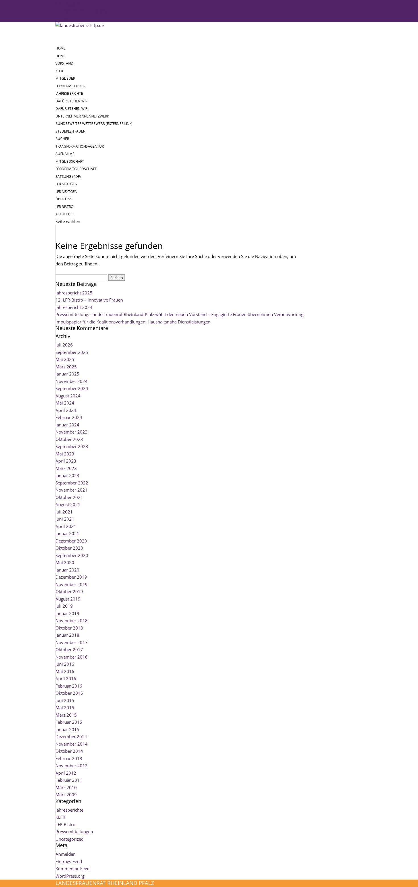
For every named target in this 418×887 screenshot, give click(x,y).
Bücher (62, 138)
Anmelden (65, 854)
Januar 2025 (67, 374)
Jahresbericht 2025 (73, 293)
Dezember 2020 (71, 541)
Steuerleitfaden (70, 131)
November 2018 (71, 620)
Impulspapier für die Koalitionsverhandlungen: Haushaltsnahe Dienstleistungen (132, 322)
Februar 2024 (68, 417)
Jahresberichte (69, 93)
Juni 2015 (64, 700)
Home (60, 55)
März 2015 (66, 715)
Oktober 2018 (69, 628)
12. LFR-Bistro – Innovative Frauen (89, 300)
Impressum (67, 3)
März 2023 (66, 468)
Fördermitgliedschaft (76, 168)
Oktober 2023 (69, 439)
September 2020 (71, 555)
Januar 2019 (67, 613)
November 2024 (71, 381)
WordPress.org (69, 876)
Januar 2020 (67, 570)
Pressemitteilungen (74, 831)
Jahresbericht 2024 (73, 307)
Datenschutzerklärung (82, 11)
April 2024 (65, 410)
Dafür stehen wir (71, 108)
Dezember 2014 (71, 736)
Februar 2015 (68, 722)
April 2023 (65, 461)
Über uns (63, 199)
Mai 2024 (64, 403)
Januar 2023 (67, 475)
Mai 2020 (64, 562)
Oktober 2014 (69, 751)
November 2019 (71, 584)
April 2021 (65, 526)
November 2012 (71, 765)
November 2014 (71, 744)
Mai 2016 (64, 671)
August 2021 (67, 504)
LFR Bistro (65, 824)
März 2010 (66, 787)
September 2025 (71, 352)
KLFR (59, 71)
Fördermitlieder (70, 86)
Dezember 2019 (71, 577)
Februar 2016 (68, 686)
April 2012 (65, 773)
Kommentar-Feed (72, 868)
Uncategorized (69, 839)
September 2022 (71, 483)
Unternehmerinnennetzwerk (82, 116)
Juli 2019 (64, 606)
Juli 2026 (64, 345)
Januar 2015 (67, 729)
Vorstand (64, 63)
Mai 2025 (64, 359)
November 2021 (71, 490)
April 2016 (65, 678)
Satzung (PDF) (68, 176)
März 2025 (66, 367)
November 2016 (71, 657)
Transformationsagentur (79, 146)
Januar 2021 (67, 533)
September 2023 (71, 446)
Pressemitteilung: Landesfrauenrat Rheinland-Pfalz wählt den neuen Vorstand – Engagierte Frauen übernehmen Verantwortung (179, 314)
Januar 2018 (67, 635)
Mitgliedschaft (69, 161)
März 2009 (66, 794)
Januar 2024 (67, 425)
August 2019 (67, 599)
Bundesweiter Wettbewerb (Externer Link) (94, 123)
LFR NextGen (66, 191)
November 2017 (71, 642)
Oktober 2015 (69, 693)
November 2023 (71, 432)
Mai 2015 (64, 707)
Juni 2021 (64, 519)
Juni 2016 (64, 664)
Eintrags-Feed (68, 861)
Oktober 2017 (69, 649)
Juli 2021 (64, 512)
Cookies (64, 18)
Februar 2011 (68, 780)
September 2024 (71, 388)
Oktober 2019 (69, 591)
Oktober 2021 (69, 497)
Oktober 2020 (69, 548)
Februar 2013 (68, 758)
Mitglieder (65, 78)
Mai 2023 (64, 454)
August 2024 (67, 396)
